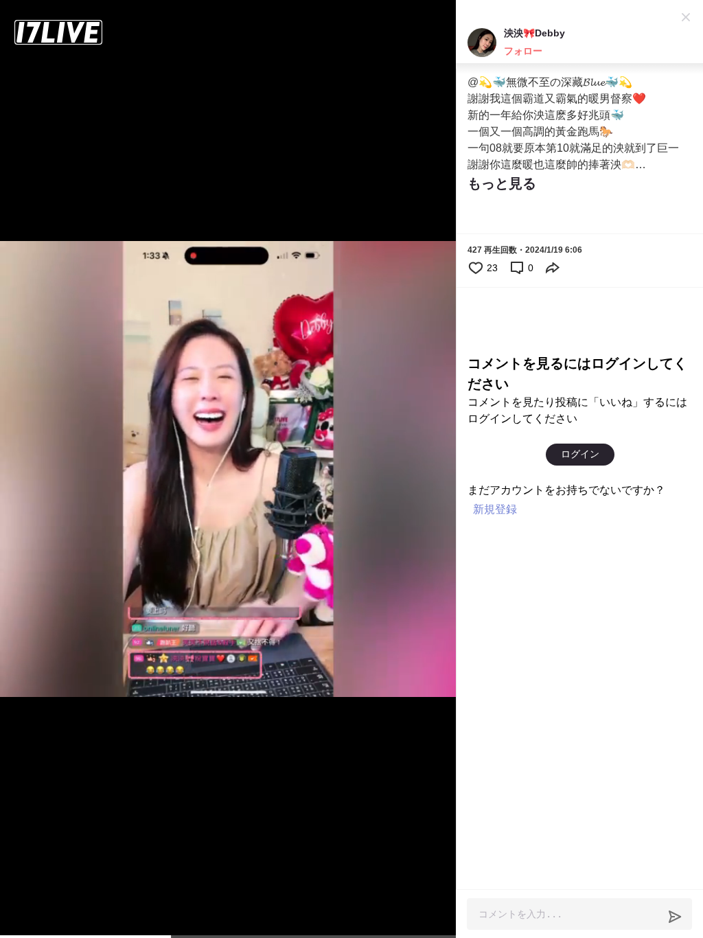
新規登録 (495, 509)
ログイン (580, 453)
